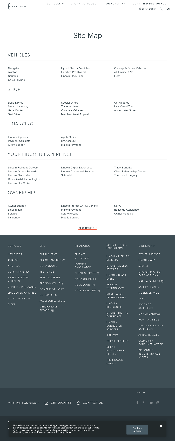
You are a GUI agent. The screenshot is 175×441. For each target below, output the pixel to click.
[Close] (161, 428)
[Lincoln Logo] (17, 6)
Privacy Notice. (64, 432)
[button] (55, 3)
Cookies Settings (137, 429)
